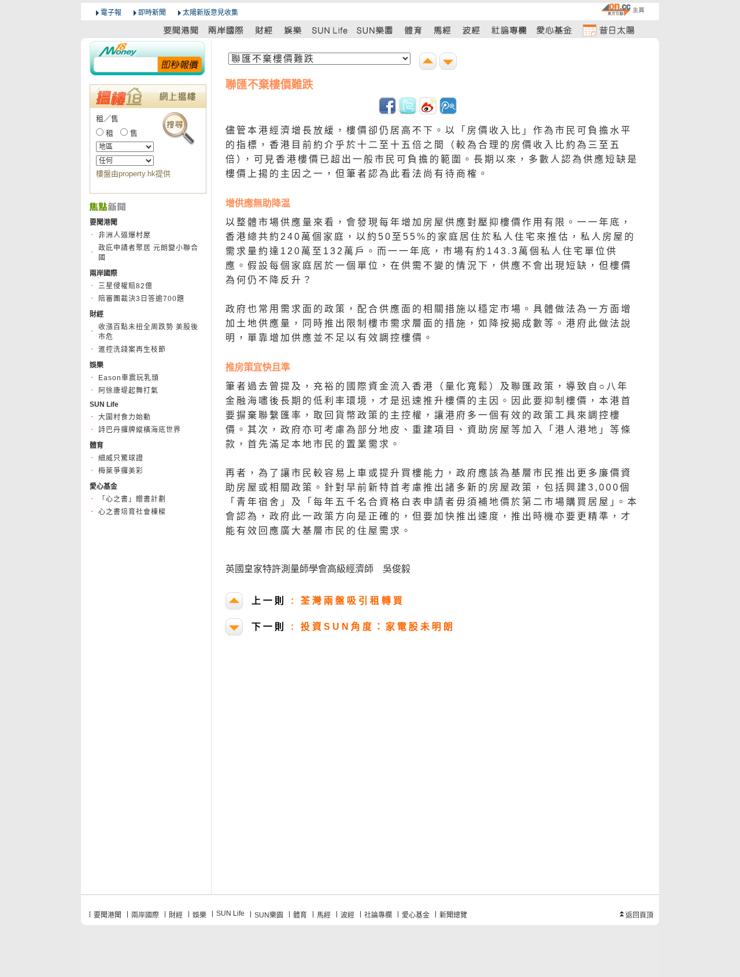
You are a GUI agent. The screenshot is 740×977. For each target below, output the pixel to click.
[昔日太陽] (608, 29)
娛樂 (199, 915)
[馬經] (442, 29)
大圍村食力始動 (124, 417)
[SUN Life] (330, 29)
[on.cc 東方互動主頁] (623, 9)
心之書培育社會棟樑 (132, 512)
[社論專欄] (509, 29)
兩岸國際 (145, 915)
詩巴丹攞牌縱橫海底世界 (139, 430)
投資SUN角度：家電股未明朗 (353, 626)
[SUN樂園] (375, 29)
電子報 (111, 13)
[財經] (264, 29)
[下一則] (449, 63)
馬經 (324, 915)
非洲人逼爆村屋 (124, 235)
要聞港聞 (107, 915)
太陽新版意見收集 (210, 13)
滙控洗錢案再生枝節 (132, 350)
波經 (347, 915)
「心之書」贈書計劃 (132, 499)
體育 (300, 915)
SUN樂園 (268, 915)
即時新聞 (152, 13)
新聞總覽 (453, 915)
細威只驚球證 (120, 458)
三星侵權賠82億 (125, 286)
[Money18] (147, 48)
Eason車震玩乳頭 (128, 378)
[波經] (472, 29)
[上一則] (429, 63)
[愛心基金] (554, 29)
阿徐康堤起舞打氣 (128, 391)
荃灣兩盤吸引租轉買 (328, 600)
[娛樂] (293, 29)
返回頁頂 (639, 915)
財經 (176, 915)
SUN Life (230, 913)
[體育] (413, 29)
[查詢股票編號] (180, 63)
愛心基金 (416, 915)
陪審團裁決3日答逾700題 (141, 299)
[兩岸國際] (226, 29)
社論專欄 (378, 915)
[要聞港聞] (181, 29)
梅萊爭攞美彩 (120, 471)
